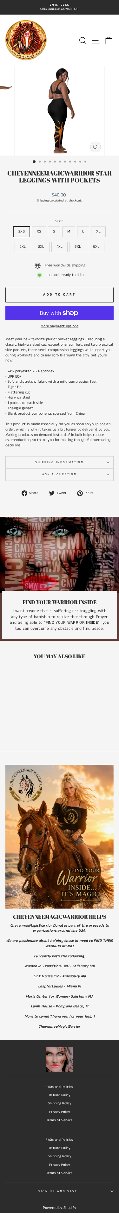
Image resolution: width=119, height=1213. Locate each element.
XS (39, 231)
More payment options (59, 326)
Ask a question (59, 474)
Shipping (43, 200)
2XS (21, 231)
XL (98, 231)
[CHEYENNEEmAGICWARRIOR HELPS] (59, 837)
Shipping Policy (59, 1103)
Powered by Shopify (59, 1207)
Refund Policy (59, 1095)
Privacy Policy (59, 1111)
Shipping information (59, 462)
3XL (41, 246)
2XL (23, 246)
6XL (96, 246)
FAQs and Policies (59, 1086)
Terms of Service (59, 1120)
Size (59, 221)
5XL (78, 246)
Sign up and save (57, 1191)
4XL (59, 246)
